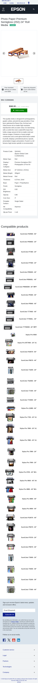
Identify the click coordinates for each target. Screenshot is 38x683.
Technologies (7, 666)
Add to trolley (19, 110)
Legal (4, 655)
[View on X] (9, 640)
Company (6, 672)
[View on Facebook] (4, 640)
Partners (5, 661)
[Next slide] (34, 53)
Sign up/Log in (21, 3)
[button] (18, 81)
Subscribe (8, 614)
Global (12, 3)
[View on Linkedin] (18, 640)
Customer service (8, 650)
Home (4, 3)
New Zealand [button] (5, 0)
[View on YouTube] (13, 640)
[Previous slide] (3, 53)
